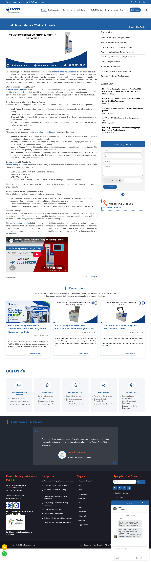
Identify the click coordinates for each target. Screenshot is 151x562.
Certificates (67, 10)
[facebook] (130, 2)
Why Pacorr (83, 498)
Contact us (124, 10)
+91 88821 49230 (111, 207)
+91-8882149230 (16, 2)
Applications (83, 525)
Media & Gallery (80, 10)
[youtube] (143, 2)
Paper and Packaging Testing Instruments (116, 37)
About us (114, 10)
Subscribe (141, 482)
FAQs (81, 490)
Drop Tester (119, 497)
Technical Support (85, 481)
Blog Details (140, 27)
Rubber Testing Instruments (111, 66)
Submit (110, 187)
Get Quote (135, 10)
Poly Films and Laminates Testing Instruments (117, 52)
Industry (82, 520)
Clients (81, 485)
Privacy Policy (109, 545)
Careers (82, 503)
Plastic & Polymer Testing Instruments (114, 42)
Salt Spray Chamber (122, 493)
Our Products (53, 10)
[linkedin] (135, 2)
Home (43, 10)
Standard (82, 516)
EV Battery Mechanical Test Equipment (115, 76)
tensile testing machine (44, 132)
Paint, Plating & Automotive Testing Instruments (118, 57)
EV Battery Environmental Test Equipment (116, 71)
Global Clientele (97, 10)
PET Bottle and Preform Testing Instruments (117, 47)
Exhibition (82, 511)
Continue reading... (36, 353)
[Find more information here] (130, 530)
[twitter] (139, 2)
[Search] (146, 9)
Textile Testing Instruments (110, 62)
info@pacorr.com (36, 2)
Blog (107, 10)
